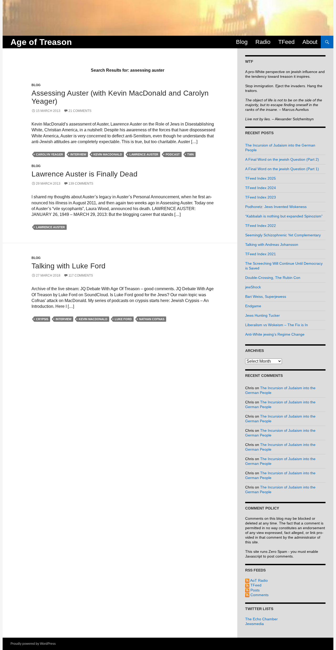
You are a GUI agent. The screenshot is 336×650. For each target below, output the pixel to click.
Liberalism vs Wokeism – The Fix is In (276, 325)
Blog (242, 42)
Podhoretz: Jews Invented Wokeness (276, 207)
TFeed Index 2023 (260, 197)
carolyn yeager (49, 154)
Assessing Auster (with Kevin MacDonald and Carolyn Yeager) (120, 97)
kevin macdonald (107, 154)
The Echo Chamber (261, 619)
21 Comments (80, 111)
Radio (262, 42)
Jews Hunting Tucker (262, 315)
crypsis (42, 319)
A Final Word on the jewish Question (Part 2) (282, 159)
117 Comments (81, 275)
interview (78, 154)
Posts (254, 590)
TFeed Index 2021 (260, 254)
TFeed (286, 42)
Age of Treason (41, 42)
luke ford (123, 319)
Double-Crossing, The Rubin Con (272, 277)
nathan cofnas (151, 319)
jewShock (253, 287)
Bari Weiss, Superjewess (265, 296)
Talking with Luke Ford (69, 266)
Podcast (173, 154)
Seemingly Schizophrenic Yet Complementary (283, 235)
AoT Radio (258, 580)
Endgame (253, 306)
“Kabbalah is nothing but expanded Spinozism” (284, 216)
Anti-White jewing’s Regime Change (274, 334)
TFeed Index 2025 (260, 178)
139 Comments (81, 183)
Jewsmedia (254, 624)
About (309, 42)
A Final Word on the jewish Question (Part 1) (282, 169)
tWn (190, 154)
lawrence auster (143, 154)
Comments (259, 595)
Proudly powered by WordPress (33, 644)
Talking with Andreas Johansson (271, 244)
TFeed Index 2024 (260, 188)
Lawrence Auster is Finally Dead (85, 174)
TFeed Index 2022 (260, 225)
